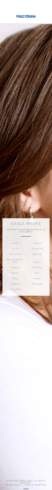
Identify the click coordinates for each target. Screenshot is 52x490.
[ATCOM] (26, 489)
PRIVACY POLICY (14, 485)
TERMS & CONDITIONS (35, 485)
